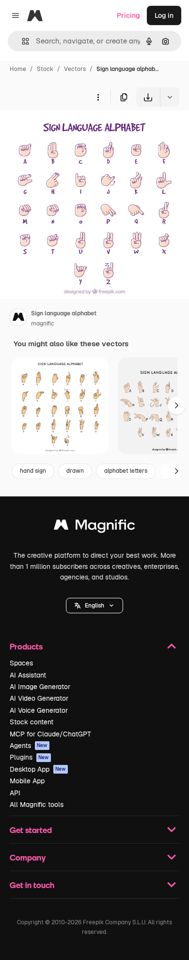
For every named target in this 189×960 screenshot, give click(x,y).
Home (18, 69)
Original (62, 129)
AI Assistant (28, 675)
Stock (45, 69)
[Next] (176, 405)
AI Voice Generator (39, 710)
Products (26, 646)
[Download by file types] (169, 97)
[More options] (98, 97)
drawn (75, 471)
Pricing (128, 15)
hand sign (33, 471)
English (94, 605)
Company (28, 857)
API (15, 793)
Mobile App (27, 780)
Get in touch (32, 885)
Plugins (29, 757)
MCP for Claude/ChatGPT (50, 734)
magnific (42, 323)
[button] (94, 605)
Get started (31, 830)
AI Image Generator (40, 686)
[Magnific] (94, 527)
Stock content (31, 722)
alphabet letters (125, 471)
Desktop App (38, 769)
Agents (28, 745)
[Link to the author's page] (18, 319)
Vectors (75, 69)
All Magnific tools (36, 804)
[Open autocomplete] (21, 41)
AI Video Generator (39, 698)
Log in (164, 15)
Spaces (21, 663)
